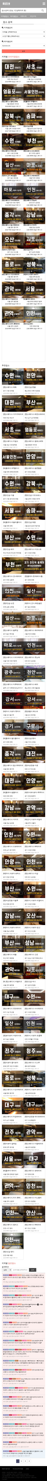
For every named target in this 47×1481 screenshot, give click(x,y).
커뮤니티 (23, 16)
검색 (23, 51)
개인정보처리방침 (18, 1469)
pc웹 (27, 1469)
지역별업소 (5, 16)
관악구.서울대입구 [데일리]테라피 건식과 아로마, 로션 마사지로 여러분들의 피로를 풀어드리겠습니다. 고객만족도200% (23, 1352)
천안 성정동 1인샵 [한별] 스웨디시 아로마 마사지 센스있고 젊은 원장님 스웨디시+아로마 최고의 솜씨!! (23, 1277)
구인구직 (33, 16)
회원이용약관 (6, 1469)
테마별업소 (14, 16)
